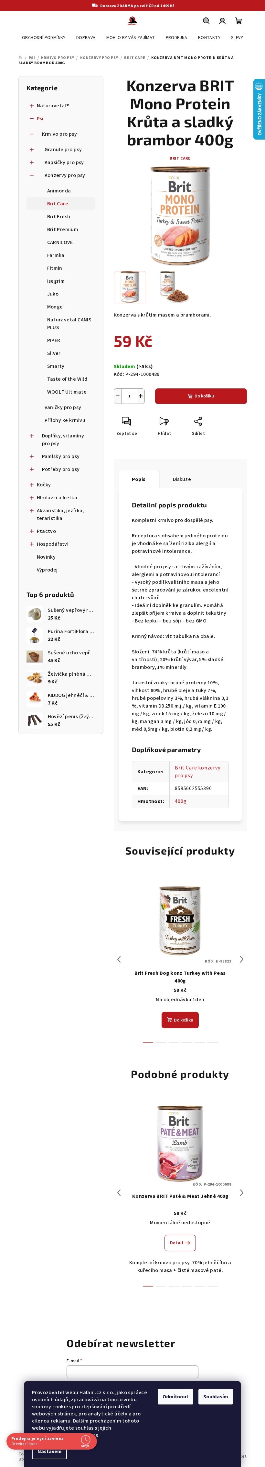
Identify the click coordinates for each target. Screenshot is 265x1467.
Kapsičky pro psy (64, 162)
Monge (55, 306)
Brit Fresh (58, 216)
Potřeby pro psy (61, 469)
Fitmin (54, 268)
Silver (54, 353)
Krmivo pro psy (59, 134)
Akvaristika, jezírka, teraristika (60, 514)
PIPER (53, 340)
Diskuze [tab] (182, 479)
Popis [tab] (139, 479)
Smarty (56, 366)
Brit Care (58, 203)
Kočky (44, 484)
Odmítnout (173, 1396)
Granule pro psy (63, 149)
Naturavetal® (53, 105)
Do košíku (204, 396)
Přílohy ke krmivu (65, 420)
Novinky (46, 557)
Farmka (56, 255)
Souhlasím (213, 1396)
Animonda (59, 190)
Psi (40, 118)
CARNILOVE (60, 242)
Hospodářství (53, 544)
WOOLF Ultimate (67, 392)
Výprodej (47, 569)
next (242, 959)
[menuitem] (44, 37)
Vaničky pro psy (63, 407)
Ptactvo (46, 531)
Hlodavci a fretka (57, 497)
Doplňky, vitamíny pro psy (63, 439)
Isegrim (56, 281)
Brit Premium (63, 229)
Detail (176, 1243)
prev (119, 959)
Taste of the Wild (67, 379)
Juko (53, 294)
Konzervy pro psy (65, 175)
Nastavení (47, 1451)
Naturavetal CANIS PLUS (69, 323)
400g (180, 801)
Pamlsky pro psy (61, 456)
